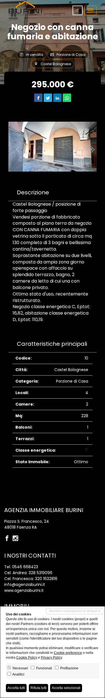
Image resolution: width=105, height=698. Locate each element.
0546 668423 (25, 567)
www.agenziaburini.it (24, 590)
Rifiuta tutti (38, 688)
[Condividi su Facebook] (38, 98)
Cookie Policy (26, 658)
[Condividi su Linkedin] (57, 98)
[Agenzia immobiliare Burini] (25, 8)
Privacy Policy (51, 658)
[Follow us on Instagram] (17, 539)
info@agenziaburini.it (24, 584)
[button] (15, 147)
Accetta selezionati (66, 688)
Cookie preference (68, 653)
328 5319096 (40, 573)
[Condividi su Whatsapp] (67, 98)
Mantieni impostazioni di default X (74, 611)
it (77, 10)
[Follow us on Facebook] (8, 539)
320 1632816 (46, 578)
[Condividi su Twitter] (48, 98)
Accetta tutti (16, 688)
